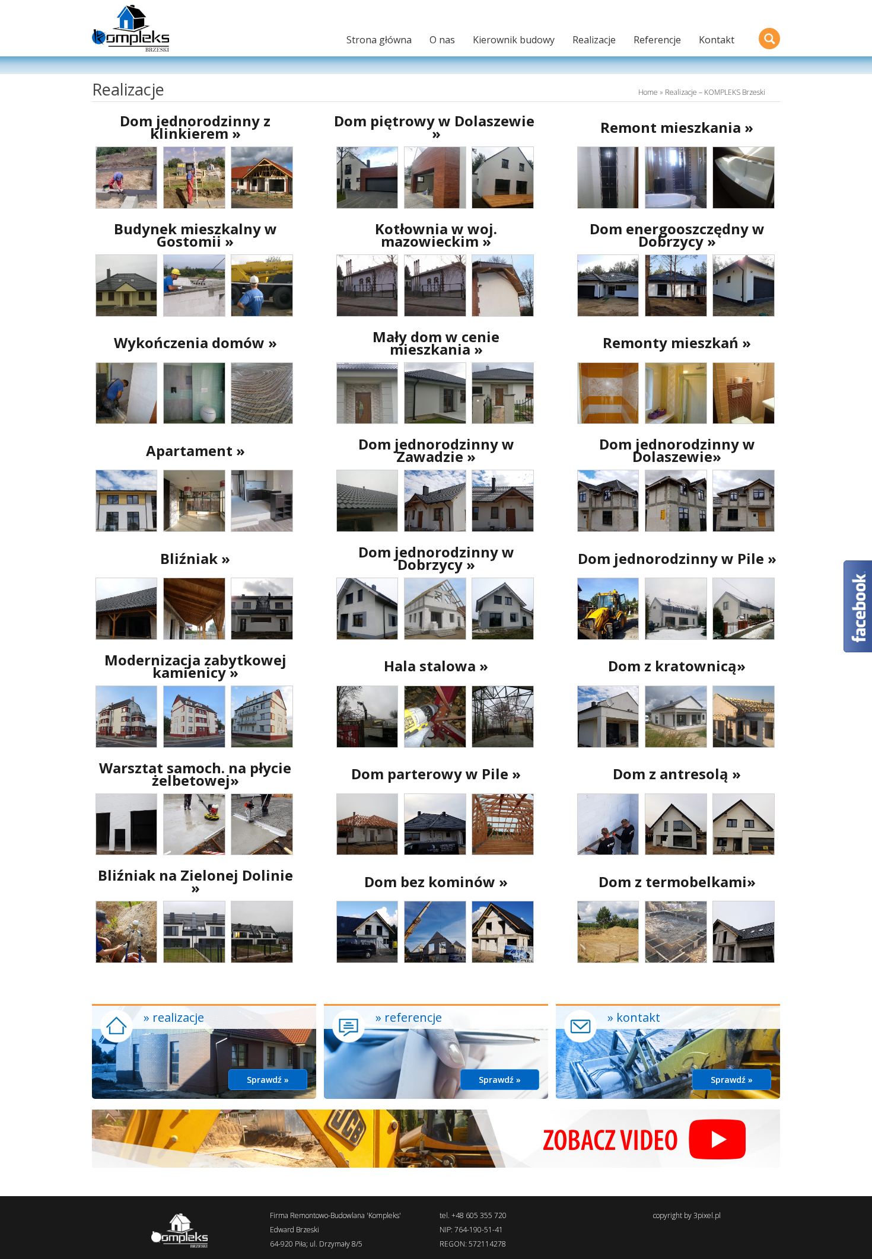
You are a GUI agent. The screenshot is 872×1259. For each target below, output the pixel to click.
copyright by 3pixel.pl (687, 1215)
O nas (442, 39)
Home (648, 92)
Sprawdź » (268, 1079)
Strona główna (379, 39)
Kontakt (716, 39)
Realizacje (594, 39)
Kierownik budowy (514, 39)
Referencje (657, 39)
